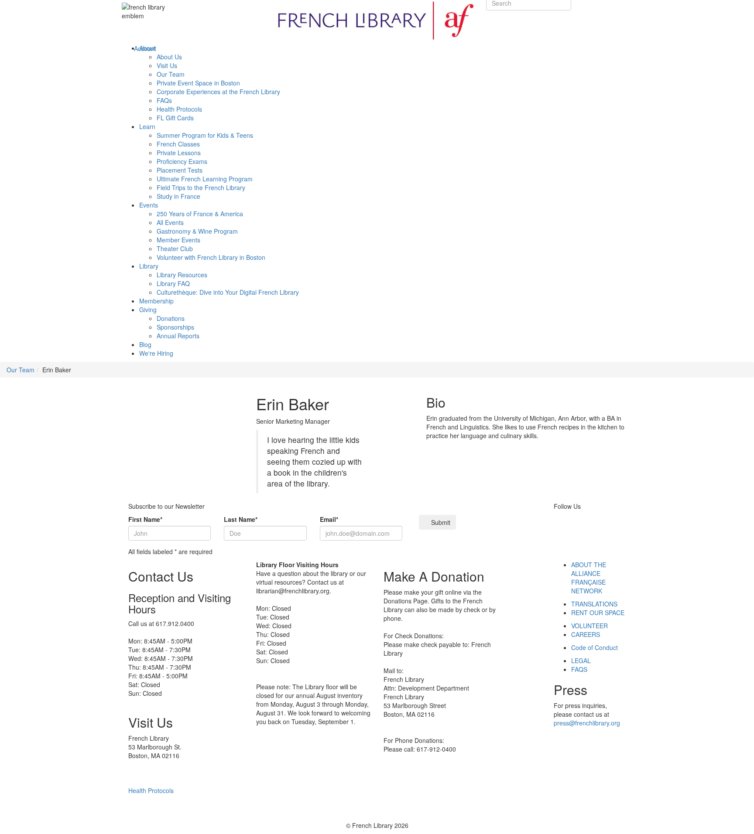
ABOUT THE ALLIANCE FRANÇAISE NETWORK (588, 577)
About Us (169, 56)
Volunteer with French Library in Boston (211, 257)
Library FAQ (173, 283)
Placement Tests (179, 170)
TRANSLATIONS (594, 603)
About (147, 48)
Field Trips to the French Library (201, 187)
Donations (171, 318)
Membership (156, 300)
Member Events (178, 239)
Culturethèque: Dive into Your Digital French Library (228, 292)
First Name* (145, 519)
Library (148, 266)
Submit (439, 522)
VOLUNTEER (589, 625)
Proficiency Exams (182, 161)
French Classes (178, 144)
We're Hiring (156, 353)
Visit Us (167, 65)
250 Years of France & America (200, 213)
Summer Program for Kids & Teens (205, 135)
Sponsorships (175, 327)
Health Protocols (179, 109)
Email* (329, 519)
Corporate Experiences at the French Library (218, 91)
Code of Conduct (594, 647)
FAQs (164, 100)
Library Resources (182, 274)
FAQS (579, 669)
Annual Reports (178, 335)
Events (148, 205)
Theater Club (175, 248)
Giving (148, 309)
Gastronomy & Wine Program (197, 231)
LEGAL (581, 660)
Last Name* (240, 519)
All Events (170, 222)
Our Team (171, 74)
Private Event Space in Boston (198, 82)
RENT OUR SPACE (597, 612)
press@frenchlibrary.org (587, 722)
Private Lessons (179, 152)
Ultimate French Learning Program (205, 178)
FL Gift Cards (175, 117)
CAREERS (585, 634)
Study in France (178, 196)
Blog (145, 344)
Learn (147, 126)
